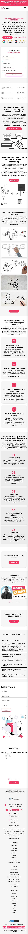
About (14, 855)
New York (14, 893)
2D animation (15, 446)
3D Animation (14, 872)
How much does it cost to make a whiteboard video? (11, 655)
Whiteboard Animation (14, 877)
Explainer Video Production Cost (14, 831)
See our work (19, 37)
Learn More (13, 4)
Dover (14, 898)
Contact (14, 853)
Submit (14, 74)
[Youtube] (15, 810)
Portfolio (14, 848)
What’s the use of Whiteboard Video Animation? (12, 664)
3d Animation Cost (14, 838)
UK (14, 908)
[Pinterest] (12, 810)
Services (17, 790)
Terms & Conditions (14, 862)
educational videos (18, 447)
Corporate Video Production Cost (14, 833)
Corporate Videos (14, 879)
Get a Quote (7, 37)
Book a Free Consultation (14, 128)
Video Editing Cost (14, 836)
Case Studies (14, 850)
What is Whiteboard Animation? (11, 641)
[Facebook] (7, 810)
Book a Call (14, 562)
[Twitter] (10, 810)
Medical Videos (14, 884)
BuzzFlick (3, 172)
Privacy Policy (14, 860)
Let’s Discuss (13, 180)
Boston (14, 912)
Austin (14, 910)
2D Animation (14, 869)
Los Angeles (14, 901)
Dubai (14, 905)
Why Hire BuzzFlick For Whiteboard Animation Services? (12, 675)
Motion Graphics (14, 874)
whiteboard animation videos (14, 393)
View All (14, 311)
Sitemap (14, 857)
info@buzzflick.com (14, 816)
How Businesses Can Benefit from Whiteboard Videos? (12, 670)
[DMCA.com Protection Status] (14, 921)
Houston (14, 896)
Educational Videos (14, 881)
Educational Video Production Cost (14, 829)
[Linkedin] (18, 810)
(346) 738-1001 (14, 822)
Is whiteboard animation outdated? (12, 660)
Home (9, 790)
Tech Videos (14, 886)
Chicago (14, 903)
